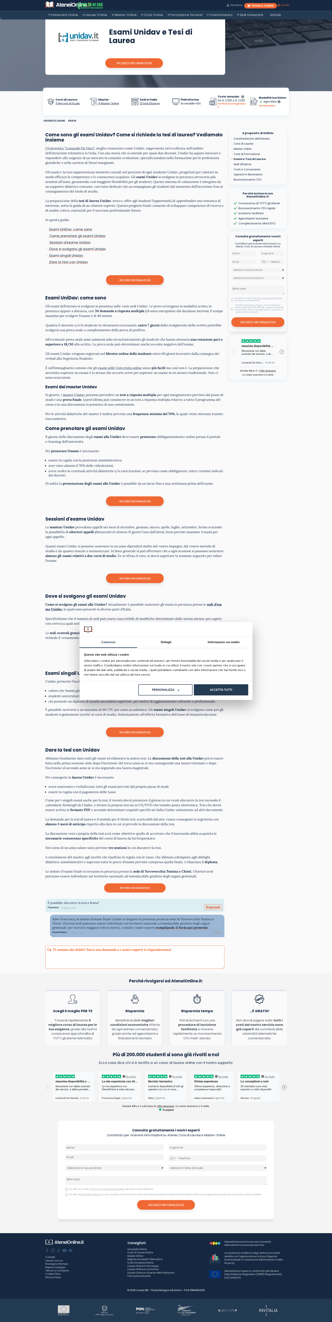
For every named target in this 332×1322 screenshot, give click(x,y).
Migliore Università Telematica (145, 1259)
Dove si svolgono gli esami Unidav (77, 249)
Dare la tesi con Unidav (68, 262)
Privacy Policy (53, 1277)
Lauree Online (96, 15)
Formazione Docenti (186, 15)
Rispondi (213, 907)
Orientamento (221, 15)
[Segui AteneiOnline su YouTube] (64, 1251)
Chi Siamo (236, 5)
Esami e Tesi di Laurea (250, 159)
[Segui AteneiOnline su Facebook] (47, 1251)
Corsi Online (153, 15)
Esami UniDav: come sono (70, 229)
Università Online (64, 15)
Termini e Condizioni (57, 1270)
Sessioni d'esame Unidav (69, 242)
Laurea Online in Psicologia (143, 1266)
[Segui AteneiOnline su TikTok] (58, 1251)
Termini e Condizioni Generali (267, 298)
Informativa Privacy (254, 305)
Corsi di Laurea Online (140, 1252)
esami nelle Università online (120, 368)
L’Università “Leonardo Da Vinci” (70, 148)
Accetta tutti (221, 689)
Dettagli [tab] (166, 642)
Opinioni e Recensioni (248, 174)
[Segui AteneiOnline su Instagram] (53, 1251)
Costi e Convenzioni (247, 169)
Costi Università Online (140, 1262)
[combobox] (264, 261)
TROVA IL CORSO (262, 6)
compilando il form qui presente (182, 927)
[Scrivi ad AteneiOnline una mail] (70, 1251)
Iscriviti (285, 5)
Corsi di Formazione (247, 154)
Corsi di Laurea (243, 144)
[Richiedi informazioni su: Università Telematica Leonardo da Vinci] (78, 38)
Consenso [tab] (108, 642)
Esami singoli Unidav (65, 255)
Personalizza (163, 689)
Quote (216, 932)
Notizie (275, 15)
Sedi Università (251, 15)
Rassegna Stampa (56, 1263)
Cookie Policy (53, 1273)
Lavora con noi (54, 1260)
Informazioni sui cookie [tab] (223, 642)
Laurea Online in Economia (143, 1269)
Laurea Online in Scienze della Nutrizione (150, 1272)
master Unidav (74, 395)
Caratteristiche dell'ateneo (252, 139)
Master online (243, 149)
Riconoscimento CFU (247, 180)
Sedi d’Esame (242, 164)
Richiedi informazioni (135, 280)
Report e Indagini (55, 1267)
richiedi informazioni (134, 63)
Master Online (125, 15)
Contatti (50, 1257)
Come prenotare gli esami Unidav (77, 236)
